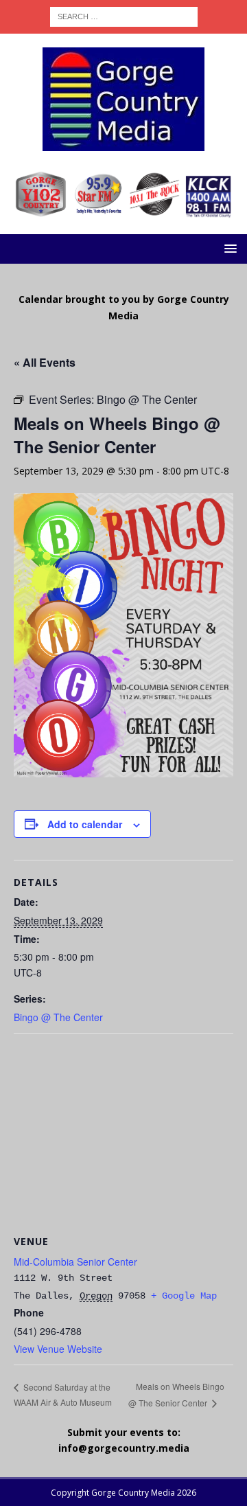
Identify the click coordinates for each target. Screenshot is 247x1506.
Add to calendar (84, 824)
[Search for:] (124, 15)
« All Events (44, 362)
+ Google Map (184, 1295)
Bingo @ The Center (58, 1017)
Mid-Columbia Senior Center (75, 1261)
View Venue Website (58, 1349)
